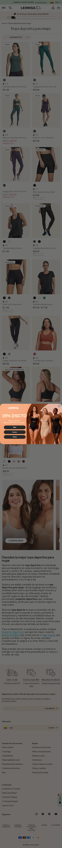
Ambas (15, 437)
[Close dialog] (59, 406)
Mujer (14, 427)
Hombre (14, 432)
